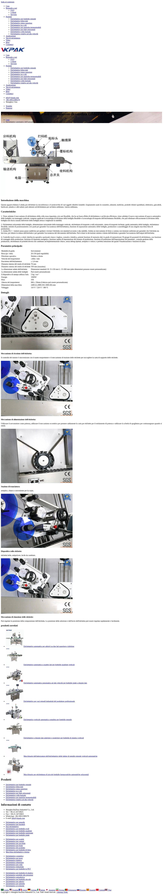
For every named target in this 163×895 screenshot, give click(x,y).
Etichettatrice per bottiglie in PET (18, 869)
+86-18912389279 (13, 100)
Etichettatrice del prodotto (15, 848)
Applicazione (11, 36)
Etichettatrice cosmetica (14, 856)
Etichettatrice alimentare (15, 862)
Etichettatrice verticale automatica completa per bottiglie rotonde (48, 720)
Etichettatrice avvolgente (15, 886)
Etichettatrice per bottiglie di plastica (19, 873)
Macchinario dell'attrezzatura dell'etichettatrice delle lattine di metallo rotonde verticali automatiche (60, 756)
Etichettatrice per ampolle (15, 822)
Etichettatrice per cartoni (15, 841)
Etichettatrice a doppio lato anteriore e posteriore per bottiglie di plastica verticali (54, 738)
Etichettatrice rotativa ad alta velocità (24, 34)
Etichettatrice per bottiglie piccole (18, 879)
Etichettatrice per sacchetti (15, 843)
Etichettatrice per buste (14, 846)
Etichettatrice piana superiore (21, 23)
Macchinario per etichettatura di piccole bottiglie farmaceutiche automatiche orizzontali (56, 774)
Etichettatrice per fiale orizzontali (23, 30)
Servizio (14, 15)
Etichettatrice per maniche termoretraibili (26, 27)
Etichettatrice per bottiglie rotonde (23, 19)
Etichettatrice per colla (14, 865)
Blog (7, 42)
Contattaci (9, 45)
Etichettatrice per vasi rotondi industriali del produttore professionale (49, 701)
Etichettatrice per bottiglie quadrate (19, 831)
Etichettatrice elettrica (14, 860)
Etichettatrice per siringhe (15, 884)
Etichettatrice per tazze (14, 858)
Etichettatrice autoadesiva (15, 877)
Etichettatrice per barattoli (15, 824)
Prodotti (9, 17)
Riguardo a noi (11, 8)
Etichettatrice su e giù (19, 25)
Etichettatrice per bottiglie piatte (17, 835)
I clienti (13, 12)
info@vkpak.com (12, 98)
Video (8, 40)
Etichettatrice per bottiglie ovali (17, 829)
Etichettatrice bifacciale (19, 21)
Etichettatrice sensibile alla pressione (19, 875)
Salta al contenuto (7, 2)
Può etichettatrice (12, 827)
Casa (7, 6)
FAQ (12, 10)
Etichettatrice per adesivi (15, 881)
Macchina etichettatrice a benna (17, 852)
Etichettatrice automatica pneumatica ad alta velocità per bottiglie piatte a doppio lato (55, 683)
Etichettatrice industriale (15, 867)
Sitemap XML (62, 892)
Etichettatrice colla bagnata (21, 32)
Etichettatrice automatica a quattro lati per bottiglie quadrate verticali (49, 665)
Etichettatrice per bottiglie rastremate (19, 833)
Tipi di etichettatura (13, 38)
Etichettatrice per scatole (15, 839)
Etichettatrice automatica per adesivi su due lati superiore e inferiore (49, 646)
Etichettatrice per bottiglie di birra (18, 850)
